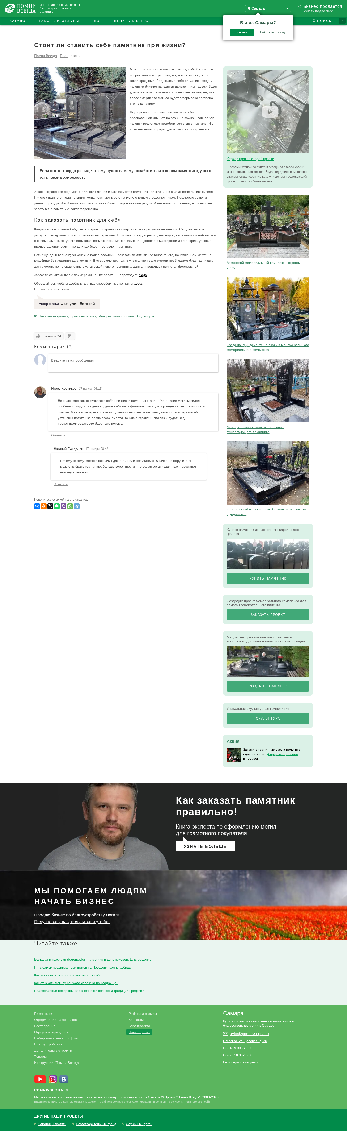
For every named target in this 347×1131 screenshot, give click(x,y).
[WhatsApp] (70, 506)
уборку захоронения (282, 754)
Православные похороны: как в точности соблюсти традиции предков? (89, 991)
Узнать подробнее (318, 11)
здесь (138, 283)
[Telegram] (77, 506)
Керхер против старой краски (250, 159)
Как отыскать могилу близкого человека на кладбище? (76, 983)
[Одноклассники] (44, 506)
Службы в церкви (139, 1124)
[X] (50, 506)
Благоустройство (48, 1044)
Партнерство (139, 1032)
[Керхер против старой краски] (268, 111)
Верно (241, 32)
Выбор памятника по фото (56, 1038)
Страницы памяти (52, 1124)
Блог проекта (139, 1026)
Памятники (43, 1013)
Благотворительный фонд (96, 1124)
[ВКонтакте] (37, 506)
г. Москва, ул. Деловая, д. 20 (245, 1041)
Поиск (324, 21)
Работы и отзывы (59, 21)
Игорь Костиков (63, 388)
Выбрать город (272, 32)
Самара (233, 1013)
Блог (96, 21)
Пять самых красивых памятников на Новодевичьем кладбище (83, 967)
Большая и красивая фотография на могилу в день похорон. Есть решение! (93, 959)
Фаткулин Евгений (78, 304)
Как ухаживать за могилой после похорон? (67, 975)
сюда (143, 275)
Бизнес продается (322, 6)
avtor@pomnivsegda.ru (249, 1034)
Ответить (58, 435)
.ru (52, 1090)
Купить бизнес (131, 21)
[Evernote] (57, 506)
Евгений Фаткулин (68, 449)
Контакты (136, 1020)
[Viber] (63, 506)
